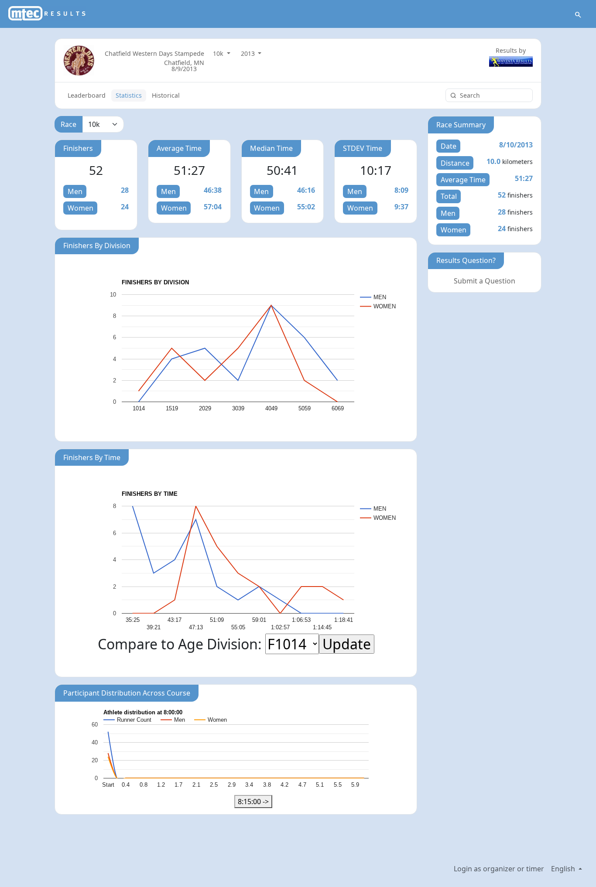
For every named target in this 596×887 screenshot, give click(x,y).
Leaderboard (87, 95)
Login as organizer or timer (499, 868)
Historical (166, 95)
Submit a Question (484, 281)
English (564, 868)
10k (219, 53)
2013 (249, 53)
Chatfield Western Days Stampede (154, 53)
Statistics (129, 95)
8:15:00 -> (253, 801)
